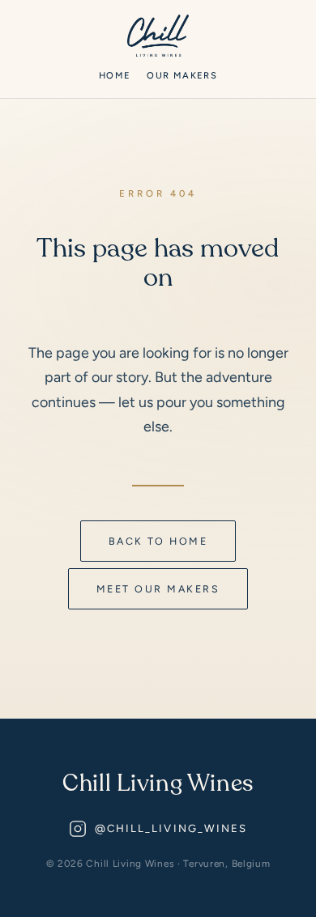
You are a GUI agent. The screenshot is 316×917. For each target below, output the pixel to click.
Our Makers (181, 75)
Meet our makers (158, 589)
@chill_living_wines (171, 828)
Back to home (158, 541)
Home (114, 75)
